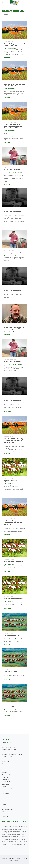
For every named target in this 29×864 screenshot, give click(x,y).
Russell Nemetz (6, 793)
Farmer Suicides (9, 707)
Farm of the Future (7, 742)
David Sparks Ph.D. (7, 775)
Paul (3, 791)
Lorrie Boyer (5, 786)
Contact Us (5, 816)
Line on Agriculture (7, 752)
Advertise (4, 807)
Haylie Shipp (5, 777)
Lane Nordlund (6, 782)
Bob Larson (5, 772)
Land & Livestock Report (8, 756)
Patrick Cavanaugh (7, 789)
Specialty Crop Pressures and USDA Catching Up (14, 44)
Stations (4, 804)
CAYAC (4, 811)
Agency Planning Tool (7, 809)
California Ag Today (7, 745)
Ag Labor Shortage (10, 481)
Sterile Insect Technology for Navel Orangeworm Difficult (14, 328)
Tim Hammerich (6, 796)
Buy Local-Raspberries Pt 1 (13, 598)
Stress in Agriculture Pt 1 (12, 211)
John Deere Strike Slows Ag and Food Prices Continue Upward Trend (13, 440)
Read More (7, 57)
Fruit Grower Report (7, 759)
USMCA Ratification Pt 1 (12, 671)
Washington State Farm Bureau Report (12, 754)
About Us (4, 814)
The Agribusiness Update (8, 747)
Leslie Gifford (5, 784)
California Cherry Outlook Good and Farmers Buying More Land (13, 522)
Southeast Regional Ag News (9, 763)
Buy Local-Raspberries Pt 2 (13, 561)
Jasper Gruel (5, 779)
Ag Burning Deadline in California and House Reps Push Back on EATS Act (13, 126)
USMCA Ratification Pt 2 (12, 636)
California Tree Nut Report (9, 749)
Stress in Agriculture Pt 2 (12, 169)
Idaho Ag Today (6, 761)
